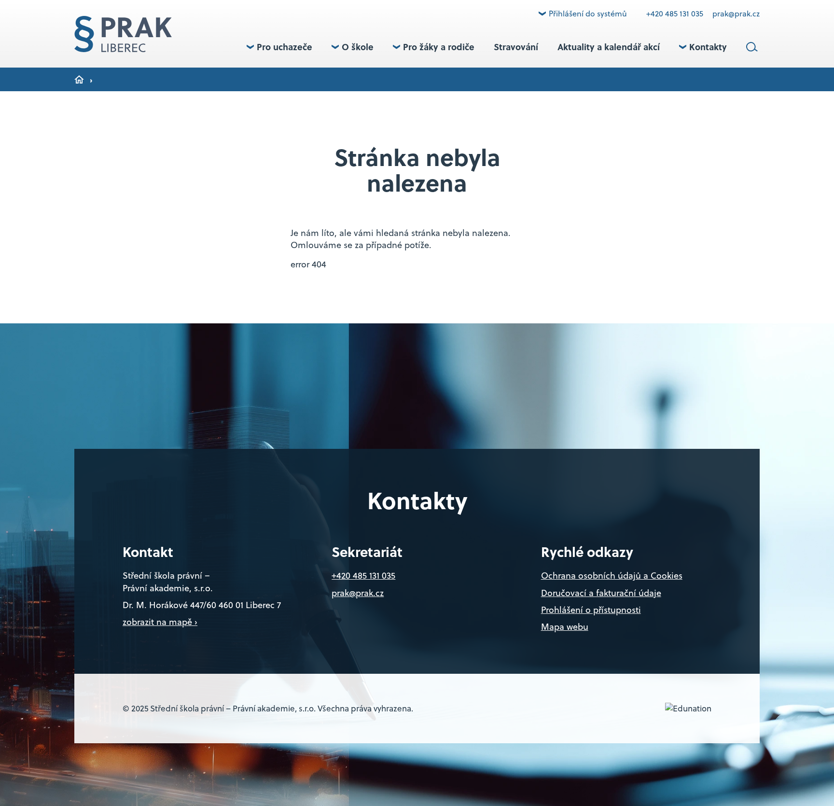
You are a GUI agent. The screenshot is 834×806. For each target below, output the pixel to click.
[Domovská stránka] (123, 34)
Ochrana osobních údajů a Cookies (611, 576)
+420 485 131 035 (675, 13)
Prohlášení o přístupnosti (591, 610)
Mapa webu (564, 627)
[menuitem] (279, 47)
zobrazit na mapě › (160, 622)
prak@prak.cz (736, 13)
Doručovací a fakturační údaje (601, 593)
